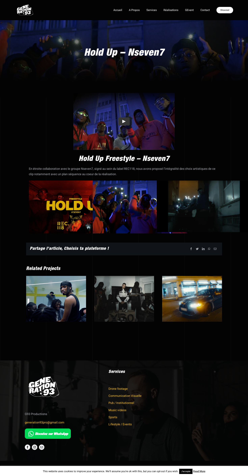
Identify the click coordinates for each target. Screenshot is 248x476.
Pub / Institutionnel (121, 403)
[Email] (215, 249)
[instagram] (34, 447)
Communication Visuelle (125, 396)
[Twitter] (197, 249)
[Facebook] (191, 249)
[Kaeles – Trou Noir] (56, 299)
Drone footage (118, 389)
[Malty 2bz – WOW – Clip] (192, 299)
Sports (112, 417)
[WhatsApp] (209, 249)
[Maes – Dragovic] (124, 299)
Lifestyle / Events (120, 424)
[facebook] (27, 447)
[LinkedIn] (203, 249)
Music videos (117, 410)
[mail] (41, 447)
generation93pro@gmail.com (44, 422)
